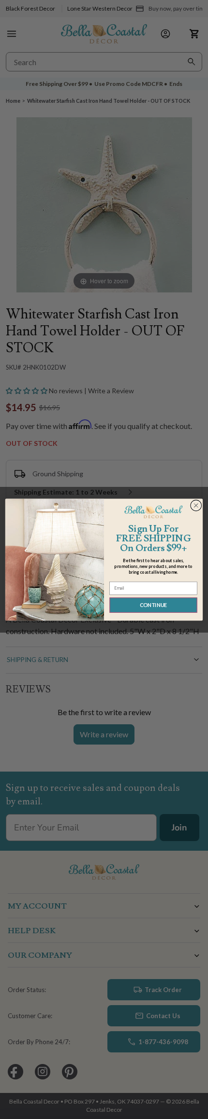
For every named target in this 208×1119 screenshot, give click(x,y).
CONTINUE (153, 605)
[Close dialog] (196, 505)
